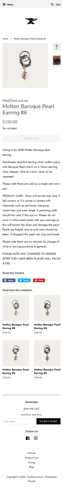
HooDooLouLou (35, 477)
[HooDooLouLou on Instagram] (35, 439)
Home (5, 38)
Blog (31, 467)
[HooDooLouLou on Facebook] (28, 439)
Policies (31, 453)
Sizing (31, 462)
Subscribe (48, 421)
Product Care (31, 457)
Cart (57, 4)
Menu (10, 4)
